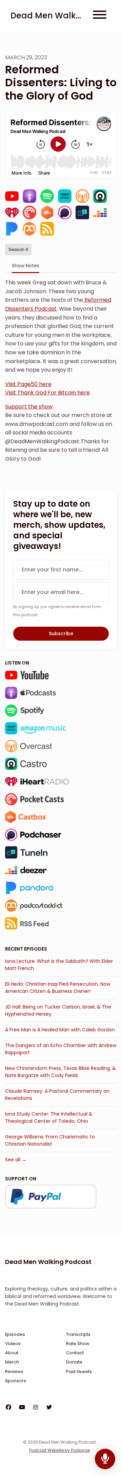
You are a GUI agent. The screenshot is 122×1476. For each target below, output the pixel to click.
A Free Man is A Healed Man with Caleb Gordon (60, 1029)
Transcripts (78, 1334)
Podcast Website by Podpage (59, 1450)
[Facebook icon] (8, 1407)
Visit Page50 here (28, 384)
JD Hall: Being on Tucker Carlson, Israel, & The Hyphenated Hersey (58, 1010)
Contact (75, 1353)
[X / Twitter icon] (49, 1407)
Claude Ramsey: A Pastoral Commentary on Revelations (57, 1095)
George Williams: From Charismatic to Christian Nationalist (50, 1140)
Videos (13, 1343)
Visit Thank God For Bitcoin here (47, 393)
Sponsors (15, 1381)
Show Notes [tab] (25, 265)
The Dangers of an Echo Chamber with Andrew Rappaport (60, 1049)
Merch (12, 1362)
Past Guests (79, 1371)
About (11, 1353)
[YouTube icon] (22, 1407)
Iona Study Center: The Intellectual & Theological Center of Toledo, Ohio (49, 1117)
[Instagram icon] (35, 1407)
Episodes (15, 1334)
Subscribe (61, 633)
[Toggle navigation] (99, 15)
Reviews (14, 1371)
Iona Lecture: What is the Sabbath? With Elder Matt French (59, 965)
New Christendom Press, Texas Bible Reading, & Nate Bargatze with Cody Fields (60, 1072)
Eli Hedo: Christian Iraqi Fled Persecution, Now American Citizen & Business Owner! (57, 988)
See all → (15, 1159)
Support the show (29, 407)
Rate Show (77, 1343)
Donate (74, 1362)
